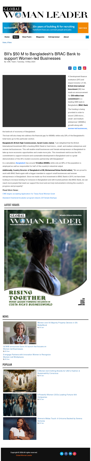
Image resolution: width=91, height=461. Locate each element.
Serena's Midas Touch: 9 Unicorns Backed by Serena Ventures (60, 419)
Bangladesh (20, 163)
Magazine (40, 37)
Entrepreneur (54, 37)
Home (7, 37)
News (16, 37)
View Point (26, 37)
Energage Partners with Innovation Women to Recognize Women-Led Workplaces (27, 355)
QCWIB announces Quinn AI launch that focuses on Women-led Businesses (24, 347)
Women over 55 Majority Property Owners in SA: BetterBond (58, 323)
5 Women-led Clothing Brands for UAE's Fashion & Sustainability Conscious (59, 372)
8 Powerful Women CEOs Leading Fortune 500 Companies (57, 395)
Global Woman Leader (24, 455)
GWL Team (41, 327)
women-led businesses (77, 128)
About (66, 37)
